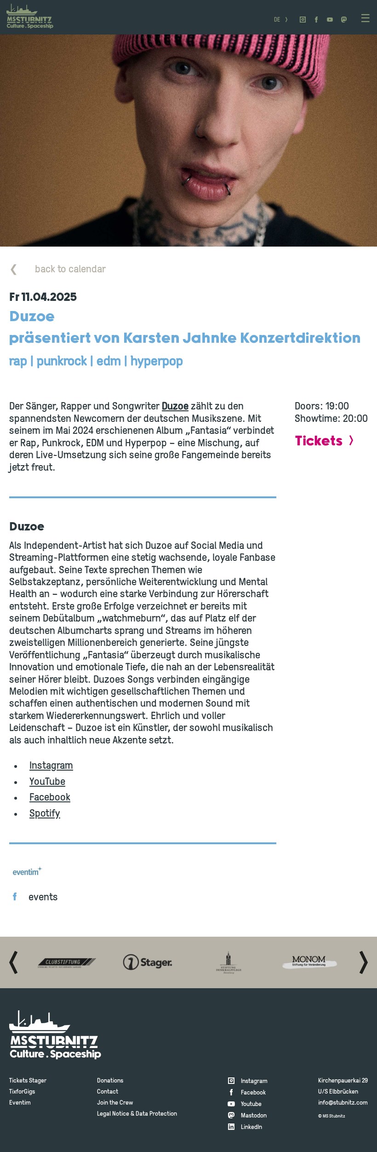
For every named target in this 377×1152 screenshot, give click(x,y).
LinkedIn (251, 1127)
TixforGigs (22, 1092)
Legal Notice (113, 1114)
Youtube (251, 1104)
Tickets (319, 441)
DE (277, 20)
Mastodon (254, 1115)
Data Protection (156, 1114)
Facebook (49, 798)
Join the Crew (115, 1103)
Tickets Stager (27, 1080)
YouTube (47, 782)
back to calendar (57, 270)
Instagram (51, 766)
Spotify (44, 814)
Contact (107, 1092)
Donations (110, 1080)
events (43, 898)
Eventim (20, 1103)
